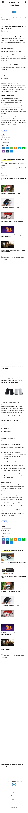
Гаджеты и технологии (14, 3)
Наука (14, 788)
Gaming (5, 130)
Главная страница (5, 17)
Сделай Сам (14, 807)
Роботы (14, 799)
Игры (9, 24)
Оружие (14, 803)
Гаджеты (14, 792)
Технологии (14, 796)
